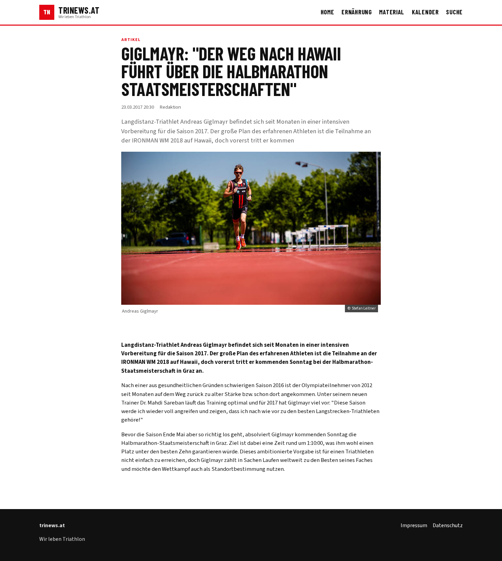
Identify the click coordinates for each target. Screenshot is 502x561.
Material (391, 12)
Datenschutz (448, 525)
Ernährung (356, 12)
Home (327, 12)
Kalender (425, 12)
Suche (454, 12)
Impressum (414, 525)
